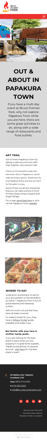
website (33, 203)
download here (24, 200)
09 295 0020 (19, 386)
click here (20, 349)
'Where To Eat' (20, 320)
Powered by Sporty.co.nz (23, 435)
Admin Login (25, 437)
